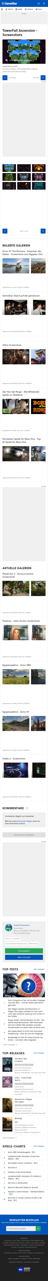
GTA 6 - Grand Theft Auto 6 (23, 1079)
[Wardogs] (8, 1124)
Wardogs (18, 1118)
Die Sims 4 (12, 1167)
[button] (39, 3)
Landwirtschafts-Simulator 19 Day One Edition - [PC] (24, 1157)
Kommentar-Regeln (24, 821)
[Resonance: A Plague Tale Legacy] (8, 1105)
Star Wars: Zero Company (21, 1059)
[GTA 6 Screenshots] (15, 356)
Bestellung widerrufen (17, 1243)
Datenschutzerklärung (36, 1245)
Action (8, 939)
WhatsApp (36, 1258)
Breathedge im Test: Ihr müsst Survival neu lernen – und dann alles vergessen (25, 1038)
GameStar (7, 1253)
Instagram (24, 1258)
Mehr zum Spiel (24, 957)
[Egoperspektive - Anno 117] (15, 723)
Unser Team (16, 1240)
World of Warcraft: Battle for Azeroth (23, 1187)
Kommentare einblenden (24, 835)
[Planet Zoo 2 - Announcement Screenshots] (15, 588)
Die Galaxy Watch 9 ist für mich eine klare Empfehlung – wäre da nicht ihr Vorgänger (25, 1032)
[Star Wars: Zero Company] (8, 1064)
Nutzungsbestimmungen (11, 1245)
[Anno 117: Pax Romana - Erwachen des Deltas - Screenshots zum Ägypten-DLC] (15, 265)
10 (4, 1199)
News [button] (20, 9)
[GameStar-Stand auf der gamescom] (15, 307)
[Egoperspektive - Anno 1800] (15, 676)
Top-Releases (13, 1053)
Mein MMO (22, 1253)
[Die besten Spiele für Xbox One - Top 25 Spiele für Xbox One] (15, 453)
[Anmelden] (38, 1228)
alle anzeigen (39, 969)
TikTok (30, 1258)
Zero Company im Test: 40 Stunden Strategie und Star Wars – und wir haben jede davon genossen (26, 1002)
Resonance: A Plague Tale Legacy (23, 1100)
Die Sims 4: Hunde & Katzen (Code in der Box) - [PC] (25, 1199)
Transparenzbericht (31, 1247)
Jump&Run (16, 939)
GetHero (30, 1253)
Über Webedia (35, 1240)
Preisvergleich (24, 951)
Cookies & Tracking (17, 1247)
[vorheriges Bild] (4, 77)
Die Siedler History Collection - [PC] (22, 1163)
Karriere (27, 1243)
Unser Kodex (25, 1240)
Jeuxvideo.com (39, 1253)
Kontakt (42, 1243)
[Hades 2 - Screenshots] (15, 770)
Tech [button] (40, 9)
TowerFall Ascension (21, 925)
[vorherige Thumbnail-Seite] (4, 231)
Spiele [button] (10, 9)
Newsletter (34, 1243)
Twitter (10, 1258)
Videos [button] (30, 9)
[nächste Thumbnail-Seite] (43, 231)
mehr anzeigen (8, 1138)
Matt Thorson (33, 944)
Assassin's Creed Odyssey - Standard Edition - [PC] (26, 1192)
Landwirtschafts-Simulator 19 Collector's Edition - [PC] (24, 1177)
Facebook (16, 1258)
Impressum (7, 1240)
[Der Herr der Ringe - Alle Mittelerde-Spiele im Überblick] (15, 406)
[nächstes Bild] (43, 77)
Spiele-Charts (13, 1146)
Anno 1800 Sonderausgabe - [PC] (21, 1152)
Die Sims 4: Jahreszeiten (18, 1183)
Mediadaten (24, 1245)
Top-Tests (10, 969)
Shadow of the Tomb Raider (19, 1172)
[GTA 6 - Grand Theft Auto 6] (8, 1084)
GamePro (15, 1253)
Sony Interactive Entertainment (16, 944)
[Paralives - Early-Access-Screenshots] (15, 632)
